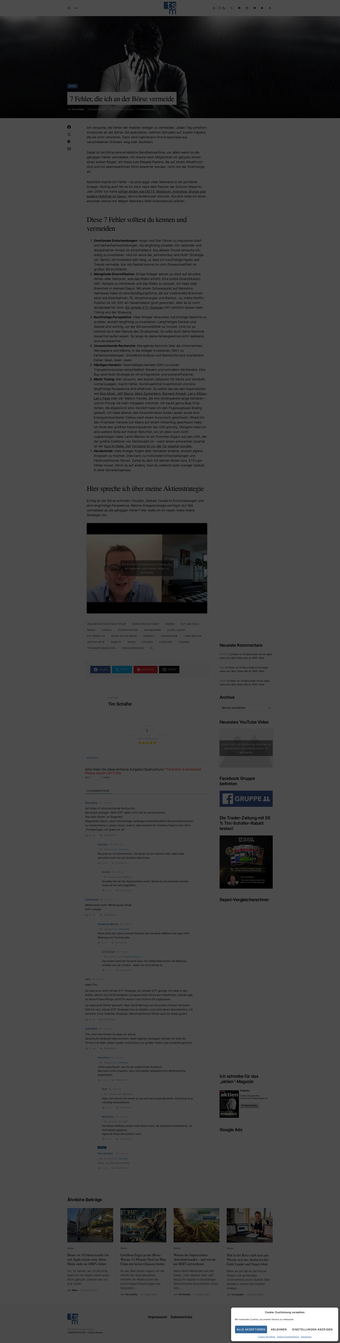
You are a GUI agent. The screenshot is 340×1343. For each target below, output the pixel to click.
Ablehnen (279, 1329)
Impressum (306, 1336)
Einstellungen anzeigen (312, 1329)
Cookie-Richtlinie (266, 1336)
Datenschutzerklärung (288, 1336)
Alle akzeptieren (251, 1329)
